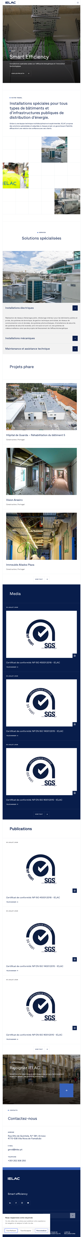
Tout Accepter (25, 1231)
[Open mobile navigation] (77, 2)
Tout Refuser (11, 1231)
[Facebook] (16, 1203)
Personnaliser (41, 1231)
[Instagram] (22, 1203)
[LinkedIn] (10, 1203)
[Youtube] (28, 1203)
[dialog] (26, 1224)
